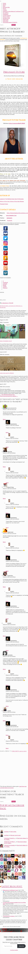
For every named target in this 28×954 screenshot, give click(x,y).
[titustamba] (23, 866)
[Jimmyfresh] (16, 870)
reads (20, 393)
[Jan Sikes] (12, 874)
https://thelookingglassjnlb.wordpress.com (17, 213)
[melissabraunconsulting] (1, 863)
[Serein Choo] (9, 877)
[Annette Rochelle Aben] (5, 866)
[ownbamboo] (9, 874)
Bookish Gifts (6, 7)
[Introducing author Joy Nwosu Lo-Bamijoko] (6, 303)
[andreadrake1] (12, 859)
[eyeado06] (23, 870)
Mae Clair (9, 451)
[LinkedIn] (5, 250)
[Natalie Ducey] (12, 866)
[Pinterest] (5, 255)
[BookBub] (5, 265)
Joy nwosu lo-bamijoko (16, 392)
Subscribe (21, 946)
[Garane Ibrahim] (12, 870)
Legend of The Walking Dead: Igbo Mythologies (12, 199)
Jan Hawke (9, 655)
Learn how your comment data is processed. (13, 787)
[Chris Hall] (5, 870)
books (23, 390)
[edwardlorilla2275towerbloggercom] (20, 859)
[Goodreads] (5, 269)
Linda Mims (10, 575)
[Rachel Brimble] (23, 877)
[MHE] (1, 874)
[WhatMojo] (20, 863)
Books (4, 8)
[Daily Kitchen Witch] (20, 855)
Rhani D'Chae (10, 487)
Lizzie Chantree (4, 393)
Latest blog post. (12, 886)
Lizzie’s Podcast (7, 15)
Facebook (9, 220)
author (6, 390)
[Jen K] (20, 866)
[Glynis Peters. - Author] (20, 870)
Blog (4, 6)
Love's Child (11, 393)
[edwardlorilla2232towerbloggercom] (20, 874)
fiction (1, 392)
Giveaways (5, 14)
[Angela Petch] (12, 877)
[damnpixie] (12, 863)
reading (16, 393)
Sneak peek (5, 19)
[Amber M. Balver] (1, 877)
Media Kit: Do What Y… (10, 841)
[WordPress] (5, 274)
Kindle (23, 392)
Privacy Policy (6, 16)
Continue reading (14, 950)
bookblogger (18, 390)
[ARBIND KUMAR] (5, 855)
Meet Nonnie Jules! (6, 341)
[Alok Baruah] (9, 866)
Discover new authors (5, 389)
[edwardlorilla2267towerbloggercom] (9, 859)
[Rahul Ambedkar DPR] (1, 870)
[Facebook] (5, 230)
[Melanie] (16, 877)
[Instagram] (5, 245)
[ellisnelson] (1, 881)
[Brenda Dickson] (23, 855)
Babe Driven (11, 390)
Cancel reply (23, 751)
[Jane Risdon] (5, 874)
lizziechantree (18, 35)
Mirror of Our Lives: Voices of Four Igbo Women (12, 201)
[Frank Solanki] (12, 855)
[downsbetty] (23, 859)
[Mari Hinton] (16, 874)
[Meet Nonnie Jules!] (12, 338)
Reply (4, 419)
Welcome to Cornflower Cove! (10, 890)
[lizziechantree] (9, 863)
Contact (5, 10)
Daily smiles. (13, 831)
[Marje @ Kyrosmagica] (1, 855)
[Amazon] (5, 260)
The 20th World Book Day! (7, 394)
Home (4, 3)
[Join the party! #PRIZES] (12, 370)
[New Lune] (5, 877)
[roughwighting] (5, 863)
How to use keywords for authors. (9, 396)
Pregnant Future (14, 72)
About (4, 4)
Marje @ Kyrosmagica (9, 845)
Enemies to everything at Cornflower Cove (13, 11)
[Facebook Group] (5, 235)
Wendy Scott (10, 532)
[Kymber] (9, 855)
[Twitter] (5, 240)
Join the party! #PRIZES (7, 373)
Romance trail (6, 18)
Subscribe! (5, 21)
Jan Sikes (6, 831)
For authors (5, 12)
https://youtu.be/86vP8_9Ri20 (17, 123)
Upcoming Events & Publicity (10, 22)
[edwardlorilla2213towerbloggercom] (1, 866)
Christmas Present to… (9, 838)
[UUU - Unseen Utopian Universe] (16, 863)
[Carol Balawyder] (9, 870)
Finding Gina (7, 392)
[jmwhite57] (1, 859)
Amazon (2, 390)
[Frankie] (23, 863)
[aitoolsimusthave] (20, 877)
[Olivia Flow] (23, 874)
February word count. (15, 835)
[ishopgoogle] (16, 855)
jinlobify (12, 437)
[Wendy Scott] (16, 859)
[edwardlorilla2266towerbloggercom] (16, 866)
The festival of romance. (9, 916)
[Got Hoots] (5, 859)
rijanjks (9, 710)
